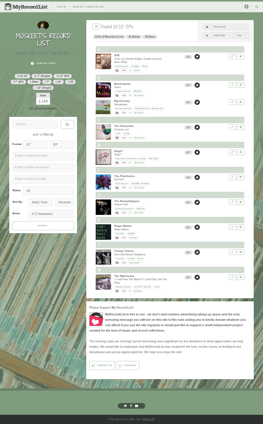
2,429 (22, 76)
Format (16, 144)
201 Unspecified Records (43, 108)
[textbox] (44, 155)
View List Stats (45, 63)
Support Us (104, 365)
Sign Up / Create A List (88, 7)
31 (42, 76)
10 (62, 76)
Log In (61, 7)
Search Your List (257, 7)
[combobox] (43, 156)
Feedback (130, 365)
